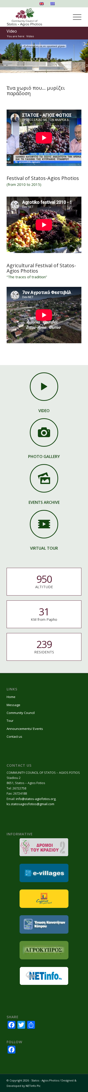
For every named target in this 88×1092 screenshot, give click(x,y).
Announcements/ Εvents (25, 728)
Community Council (21, 713)
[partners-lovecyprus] (44, 898)
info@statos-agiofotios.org (35, 799)
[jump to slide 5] (45, 59)
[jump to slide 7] (52, 59)
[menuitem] (74, 17)
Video (12, 31)
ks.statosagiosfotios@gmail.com (30, 804)
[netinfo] (44, 976)
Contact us (14, 736)
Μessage (13, 705)
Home (11, 697)
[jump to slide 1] (32, 59)
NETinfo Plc (33, 1086)
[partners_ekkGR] (44, 924)
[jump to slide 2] (35, 59)
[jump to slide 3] (39, 59)
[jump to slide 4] (42, 59)
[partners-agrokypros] (44, 950)
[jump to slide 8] (56, 59)
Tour (10, 720)
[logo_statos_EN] (36, 17)
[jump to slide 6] (49, 59)
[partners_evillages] (44, 873)
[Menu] (74, 17)
